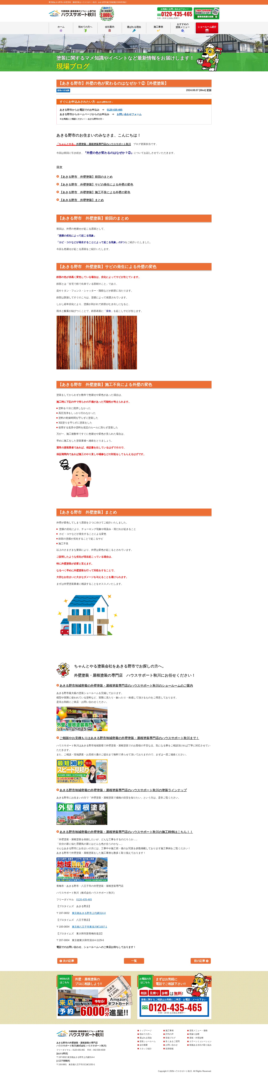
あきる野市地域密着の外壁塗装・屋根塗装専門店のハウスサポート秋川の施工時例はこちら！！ (126, 832)
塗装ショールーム (148, 1041)
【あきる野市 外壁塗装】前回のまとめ (86, 176)
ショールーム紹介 (207, 26)
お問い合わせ (171, 1045)
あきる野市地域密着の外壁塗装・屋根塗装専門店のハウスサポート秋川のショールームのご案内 (126, 685)
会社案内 (109, 26)
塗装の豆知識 (63, 90)
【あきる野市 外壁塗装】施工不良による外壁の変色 (95, 192)
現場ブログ (170, 1038)
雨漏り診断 (194, 1034)
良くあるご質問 (172, 1041)
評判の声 (169, 1034)
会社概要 (144, 1045)
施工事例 (158, 26)
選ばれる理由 (134, 27)
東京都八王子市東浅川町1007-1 (89, 926)
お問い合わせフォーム (129, 114)
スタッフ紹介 (146, 1048)
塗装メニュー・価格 (198, 1030)
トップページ (146, 1030)
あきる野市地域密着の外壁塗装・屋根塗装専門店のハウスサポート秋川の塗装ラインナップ (123, 790)
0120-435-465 (114, 109)
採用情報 (169, 1048)
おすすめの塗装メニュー (183, 26)
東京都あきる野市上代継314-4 (89, 913)
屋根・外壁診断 (196, 1038)
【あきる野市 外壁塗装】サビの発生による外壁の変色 (96, 184)
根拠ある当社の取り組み (200, 1045)
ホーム (61, 26)
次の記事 (68, 960)
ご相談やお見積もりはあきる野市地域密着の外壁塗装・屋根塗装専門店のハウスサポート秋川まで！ (129, 738)
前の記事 (199, 960)
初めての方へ (85, 26)
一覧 (134, 960)
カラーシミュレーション (200, 1041)
